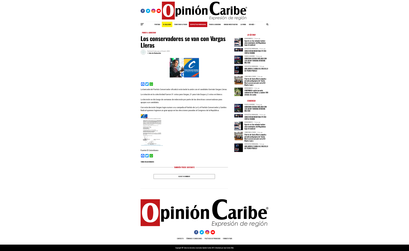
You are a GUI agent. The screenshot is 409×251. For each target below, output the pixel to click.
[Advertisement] (251, 168)
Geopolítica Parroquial (198, 24)
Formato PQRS (227, 238)
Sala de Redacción (155, 53)
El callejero (167, 24)
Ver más (251, 24)
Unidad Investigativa (231, 24)
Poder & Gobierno (215, 24)
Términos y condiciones (194, 238)
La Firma (243, 24)
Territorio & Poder (180, 24)
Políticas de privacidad (212, 238)
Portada (157, 24)
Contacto (180, 238)
